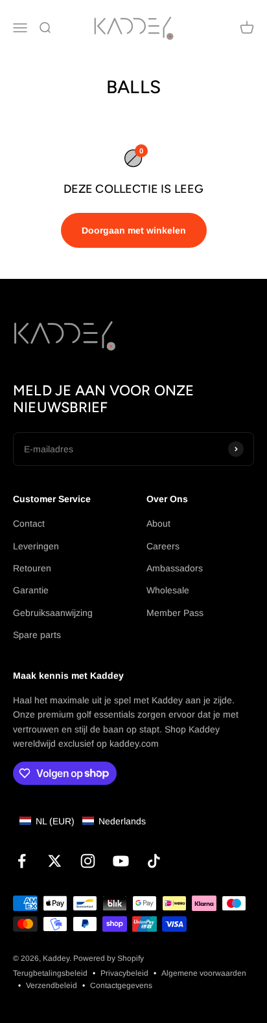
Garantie (31, 590)
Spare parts (37, 635)
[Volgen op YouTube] (121, 861)
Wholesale (167, 590)
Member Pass (174, 613)
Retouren (32, 568)
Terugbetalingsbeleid (50, 973)
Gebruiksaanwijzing (53, 613)
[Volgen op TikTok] (154, 861)
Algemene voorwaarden (203, 973)
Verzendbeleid (51, 985)
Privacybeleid (124, 973)
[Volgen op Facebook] (21, 861)
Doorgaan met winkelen (134, 230)
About (158, 523)
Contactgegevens (121, 985)
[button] (82, 821)
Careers (163, 546)
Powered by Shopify (108, 958)
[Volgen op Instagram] (88, 861)
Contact (29, 523)
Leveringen (36, 546)
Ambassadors (174, 568)
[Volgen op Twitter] (55, 861)
